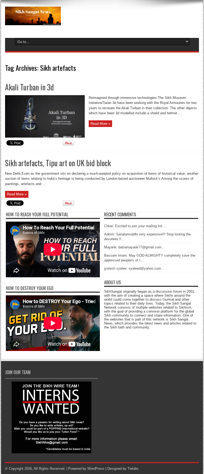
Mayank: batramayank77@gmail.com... (134, 247)
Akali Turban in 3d (29, 87)
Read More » (100, 124)
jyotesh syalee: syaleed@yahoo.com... (134, 268)
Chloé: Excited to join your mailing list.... (135, 226)
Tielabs (133, 469)
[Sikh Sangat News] (33, 21)
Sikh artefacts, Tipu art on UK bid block (58, 162)
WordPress (95, 469)
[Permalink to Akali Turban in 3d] (45, 136)
